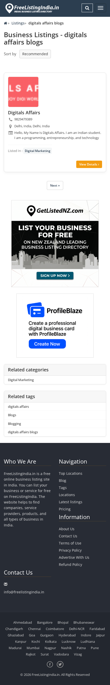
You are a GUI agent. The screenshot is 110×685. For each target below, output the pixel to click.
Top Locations (70, 473)
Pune (95, 648)
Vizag (78, 654)
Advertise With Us (74, 557)
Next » (55, 185)
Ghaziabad (16, 635)
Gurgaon (46, 635)
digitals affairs (18, 406)
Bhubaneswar (83, 622)
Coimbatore (55, 628)
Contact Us (68, 536)
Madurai (15, 648)
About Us (66, 528)
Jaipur (100, 635)
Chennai (34, 628)
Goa (32, 635)
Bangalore (44, 622)
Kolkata (51, 641)
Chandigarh (14, 628)
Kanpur (20, 641)
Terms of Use (70, 543)
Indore (86, 635)
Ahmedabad (22, 622)
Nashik (66, 648)
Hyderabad (67, 635)
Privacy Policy (70, 550)
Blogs (12, 415)
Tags (63, 487)
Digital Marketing (37, 151)
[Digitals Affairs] (23, 92)
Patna (81, 648)
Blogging (14, 423)
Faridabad (97, 628)
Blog (62, 480)
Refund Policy (70, 564)
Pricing (65, 509)
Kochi (35, 641)
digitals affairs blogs (23, 432)
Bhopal (63, 622)
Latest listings (70, 501)
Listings (18, 23)
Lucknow (68, 641)
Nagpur (50, 648)
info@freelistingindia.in (24, 592)
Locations (67, 494)
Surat (45, 654)
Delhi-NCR (76, 628)
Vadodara (61, 654)
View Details (88, 164)
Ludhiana (88, 641)
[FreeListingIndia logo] (32, 8)
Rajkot (31, 654)
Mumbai (33, 648)
